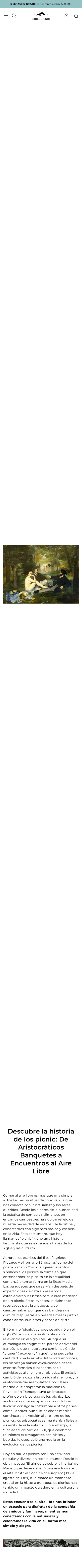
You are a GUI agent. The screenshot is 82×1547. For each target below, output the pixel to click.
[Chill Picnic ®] (41, 15)
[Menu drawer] (6, 15)
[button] (14, 15)
